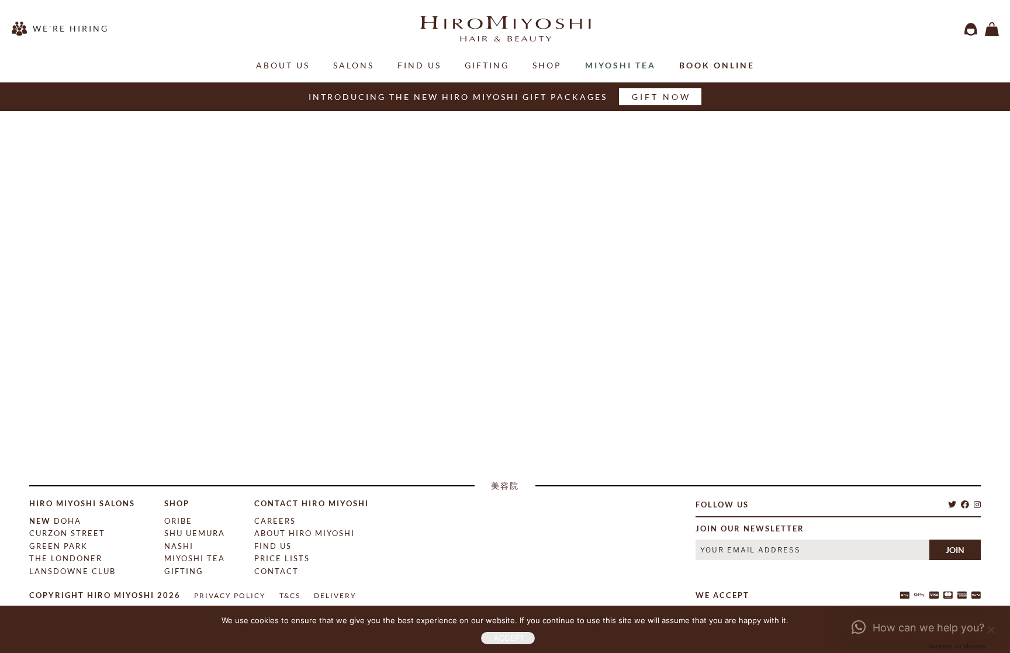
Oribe (178, 521)
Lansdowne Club (72, 571)
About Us (283, 65)
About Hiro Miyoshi (304, 533)
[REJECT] (989, 628)
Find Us (419, 65)
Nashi (178, 546)
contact (276, 571)
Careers (275, 521)
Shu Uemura (194, 533)
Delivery (335, 595)
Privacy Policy (230, 595)
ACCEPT (509, 637)
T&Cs (289, 595)
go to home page (506, 378)
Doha (55, 521)
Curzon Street (67, 533)
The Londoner (65, 558)
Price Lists (282, 558)
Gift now (661, 97)
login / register (970, 29)
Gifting (487, 65)
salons (353, 65)
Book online (717, 65)
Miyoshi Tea (620, 65)
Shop (547, 65)
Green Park (58, 546)
